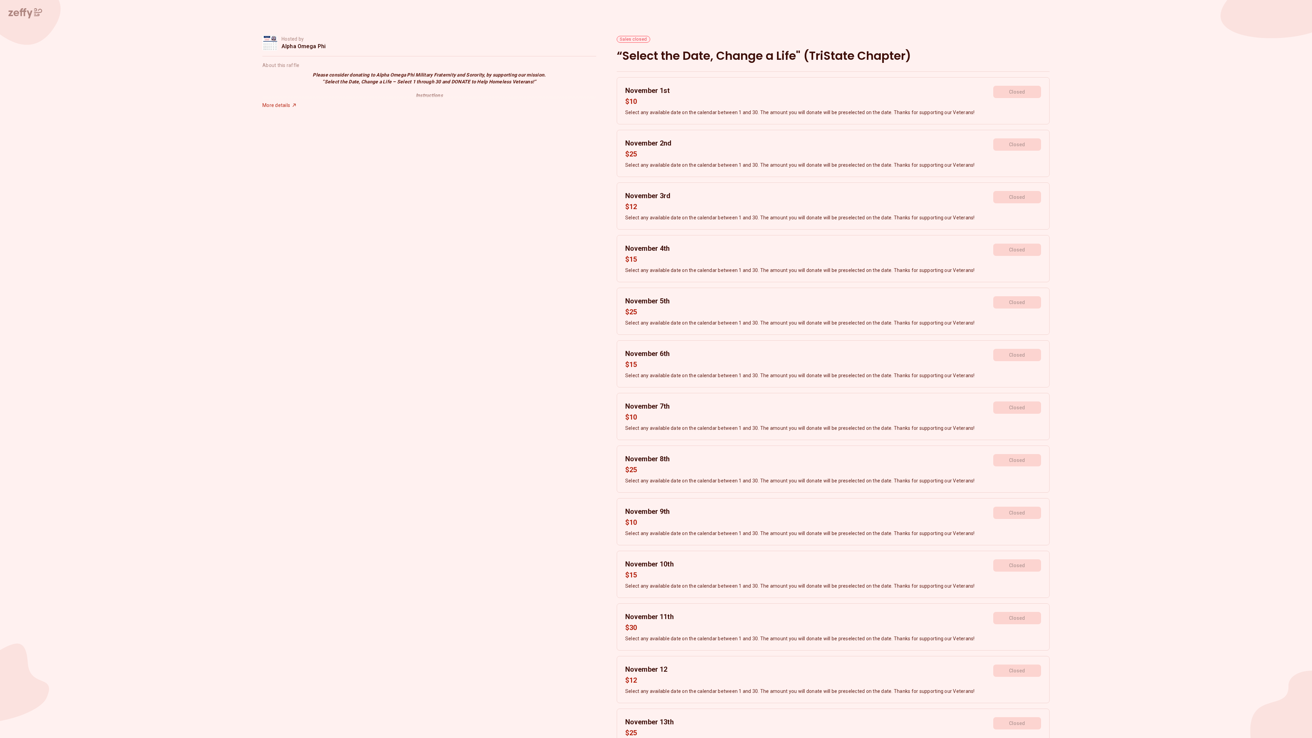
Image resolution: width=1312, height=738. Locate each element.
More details (276, 105)
